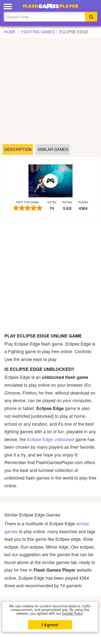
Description (18, 149)
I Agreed (50, 624)
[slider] (27, 208)
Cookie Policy (72, 613)
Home (10, 32)
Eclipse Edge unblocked (50, 439)
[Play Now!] (50, 181)
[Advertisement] (50, 91)
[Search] (91, 17)
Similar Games (53, 149)
